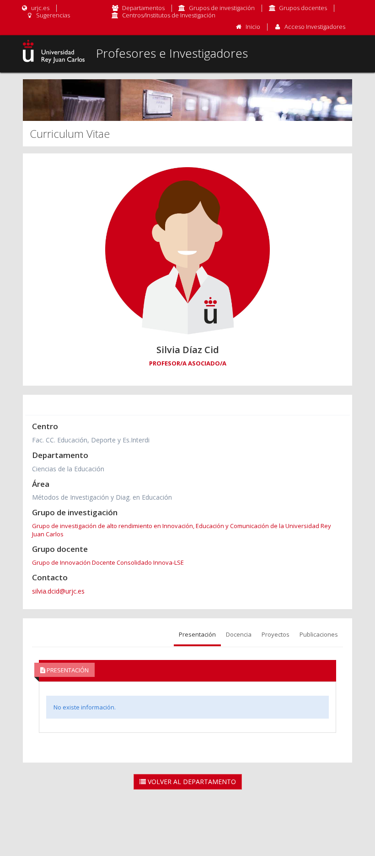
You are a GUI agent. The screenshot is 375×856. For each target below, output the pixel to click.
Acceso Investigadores (314, 26)
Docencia (239, 634)
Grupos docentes (303, 8)
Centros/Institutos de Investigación (168, 15)
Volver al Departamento (191, 781)
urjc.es (39, 8)
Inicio (253, 26)
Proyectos (275, 634)
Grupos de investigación (222, 8)
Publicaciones (319, 634)
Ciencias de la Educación (68, 468)
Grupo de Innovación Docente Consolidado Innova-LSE (108, 562)
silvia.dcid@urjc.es (58, 591)
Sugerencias (52, 15)
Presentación (197, 634)
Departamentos (143, 8)
